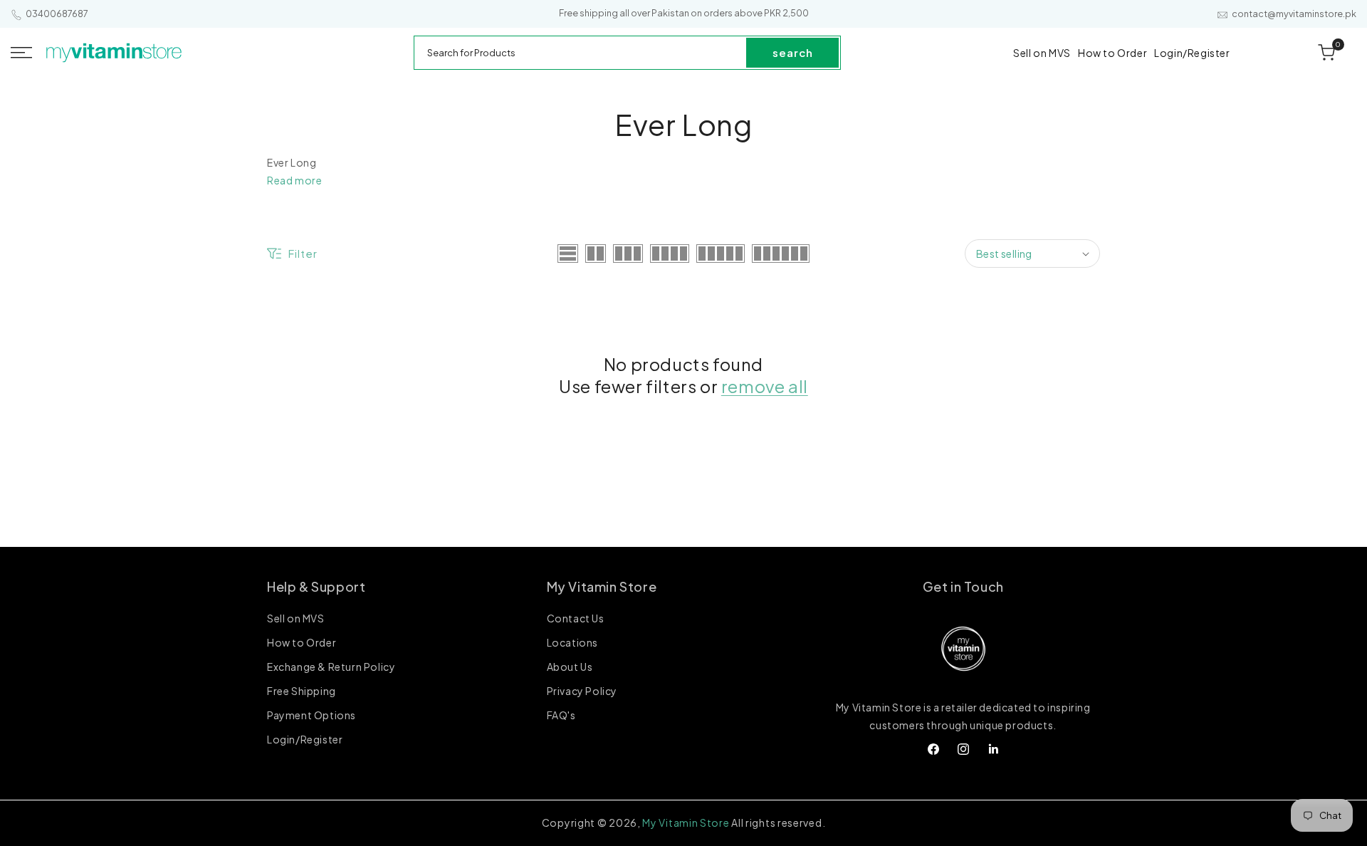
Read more (294, 180)
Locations (572, 642)
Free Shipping (301, 690)
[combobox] (581, 52)
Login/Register (304, 739)
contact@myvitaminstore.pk (1294, 14)
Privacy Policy (582, 690)
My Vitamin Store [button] (602, 586)
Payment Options (311, 715)
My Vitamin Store (685, 822)
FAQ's (561, 715)
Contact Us (575, 619)
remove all (764, 386)
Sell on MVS (296, 619)
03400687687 (57, 14)
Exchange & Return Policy (331, 666)
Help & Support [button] (316, 586)
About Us (570, 666)
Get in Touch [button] (963, 586)
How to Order (301, 642)
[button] (21, 52)
